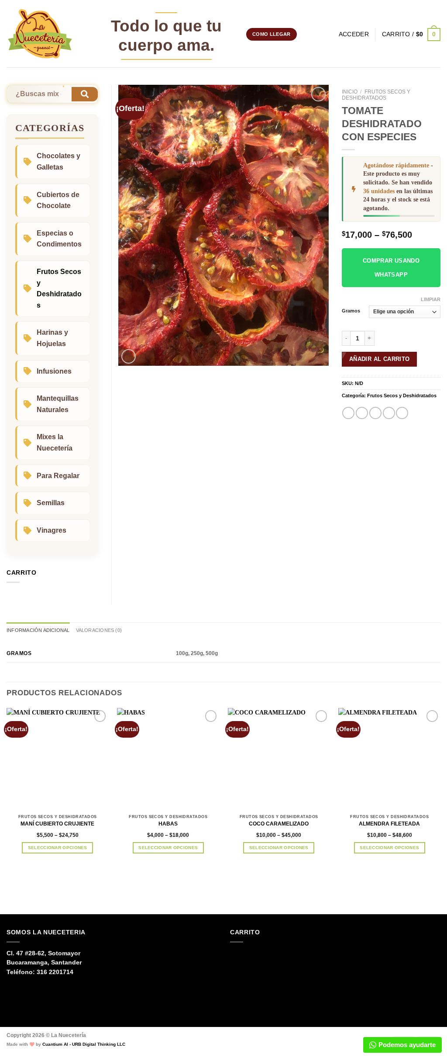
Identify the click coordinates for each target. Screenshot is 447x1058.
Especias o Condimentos (59, 238)
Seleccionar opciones (57, 847)
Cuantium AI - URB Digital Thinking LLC (83, 1044)
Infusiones (54, 371)
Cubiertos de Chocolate (58, 200)
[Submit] (85, 94)
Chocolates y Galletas (58, 161)
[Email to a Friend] (375, 413)
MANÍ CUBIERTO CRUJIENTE (57, 824)
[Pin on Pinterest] (389, 413)
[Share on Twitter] (362, 413)
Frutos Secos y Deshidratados (376, 95)
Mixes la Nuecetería (54, 442)
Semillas (51, 502)
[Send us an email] (315, 34)
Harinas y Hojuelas (52, 338)
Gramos (351, 311)
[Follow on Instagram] (305, 34)
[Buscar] (329, 34)
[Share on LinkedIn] (402, 413)
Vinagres (51, 530)
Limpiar (430, 299)
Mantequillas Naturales (58, 404)
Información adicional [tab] (38, 630)
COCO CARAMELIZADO (279, 824)
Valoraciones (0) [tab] (99, 630)
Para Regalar (58, 475)
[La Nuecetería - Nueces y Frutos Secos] (40, 33)
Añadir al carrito (379, 359)
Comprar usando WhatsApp (391, 267)
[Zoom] (128, 356)
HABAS (168, 824)
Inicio (350, 91)
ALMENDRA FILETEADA (389, 824)
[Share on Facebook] (348, 413)
